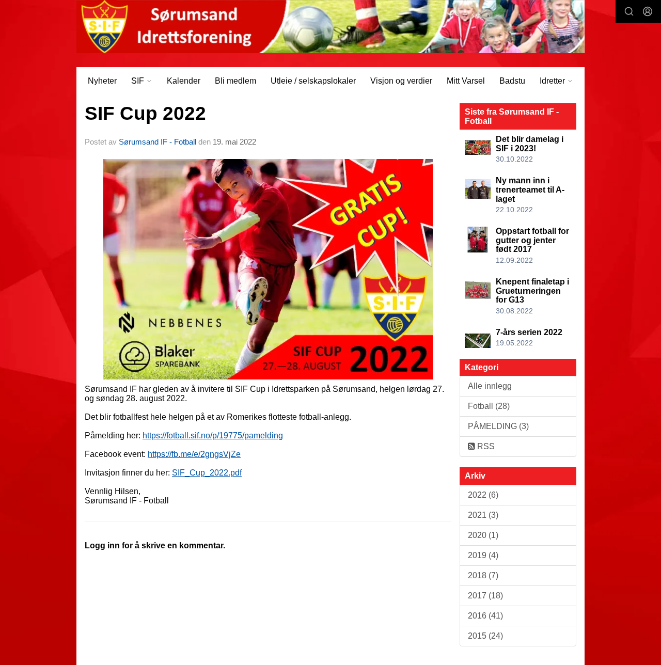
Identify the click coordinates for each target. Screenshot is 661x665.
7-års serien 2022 (529, 332)
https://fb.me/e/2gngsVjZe (194, 454)
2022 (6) (483, 494)
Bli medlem (235, 80)
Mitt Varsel (466, 80)
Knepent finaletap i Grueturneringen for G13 (532, 290)
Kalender (183, 80)
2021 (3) (483, 515)
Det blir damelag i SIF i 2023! (529, 144)
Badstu (512, 80)
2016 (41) (485, 615)
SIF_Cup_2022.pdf (207, 472)
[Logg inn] (647, 11)
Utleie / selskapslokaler (313, 80)
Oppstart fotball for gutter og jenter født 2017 (532, 240)
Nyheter (102, 80)
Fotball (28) (489, 406)
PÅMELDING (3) (498, 426)
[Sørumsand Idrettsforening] (330, 26)
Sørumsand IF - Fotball (157, 141)
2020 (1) (483, 535)
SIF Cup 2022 (145, 113)
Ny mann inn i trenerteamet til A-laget (530, 189)
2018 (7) (483, 575)
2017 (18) (485, 595)
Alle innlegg (490, 386)
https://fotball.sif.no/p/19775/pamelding (213, 435)
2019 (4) (483, 555)
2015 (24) (485, 635)
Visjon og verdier (401, 80)
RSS (485, 446)
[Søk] (629, 11)
